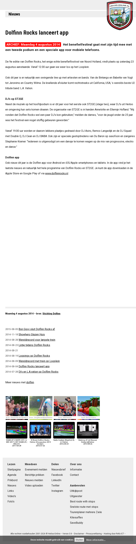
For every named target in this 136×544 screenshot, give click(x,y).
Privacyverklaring (94, 534)
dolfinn (30, 382)
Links (10, 490)
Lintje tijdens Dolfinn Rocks (34, 345)
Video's (11, 496)
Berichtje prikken (34, 474)
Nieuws (14, 14)
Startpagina (14, 469)
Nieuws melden (34, 480)
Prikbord (12, 480)
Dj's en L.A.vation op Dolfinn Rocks (38, 371)
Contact (74, 474)
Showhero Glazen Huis (32, 334)
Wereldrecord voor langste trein (37, 339)
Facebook (57, 474)
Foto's (10, 501)
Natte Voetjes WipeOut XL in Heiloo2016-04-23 (64, 442)
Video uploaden (34, 485)
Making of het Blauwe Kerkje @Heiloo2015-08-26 (87, 442)
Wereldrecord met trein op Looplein (39, 361)
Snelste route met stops (84, 506)
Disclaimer (79, 534)
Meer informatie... (95, 540)
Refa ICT (120, 534)
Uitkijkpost (76, 490)
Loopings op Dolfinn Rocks (34, 355)
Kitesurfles (76, 517)
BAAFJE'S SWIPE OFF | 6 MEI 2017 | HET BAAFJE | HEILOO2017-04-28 (16, 443)
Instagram (57, 490)
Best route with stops (82, 501)
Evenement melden (36, 469)
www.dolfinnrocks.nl (56, 173)
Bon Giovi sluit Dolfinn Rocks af (37, 329)
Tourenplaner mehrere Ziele (86, 512)
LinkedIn (56, 480)
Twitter (55, 485)
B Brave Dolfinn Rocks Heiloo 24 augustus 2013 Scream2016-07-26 (40, 443)
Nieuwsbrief (58, 469)
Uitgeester (76, 496)
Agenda (11, 474)
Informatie (76, 469)
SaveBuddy (76, 522)
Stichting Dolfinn (51, 313)
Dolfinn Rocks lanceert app (34, 366)
